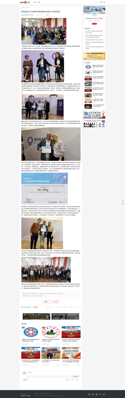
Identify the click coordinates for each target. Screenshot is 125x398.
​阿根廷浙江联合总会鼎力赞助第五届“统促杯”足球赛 (51, 340)
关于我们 (37, 393)
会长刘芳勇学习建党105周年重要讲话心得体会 (50, 361)
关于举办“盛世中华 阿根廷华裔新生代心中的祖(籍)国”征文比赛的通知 (71, 361)
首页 (35, 2)
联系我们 (47, 393)
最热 (73, 379)
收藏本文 (48, 15)
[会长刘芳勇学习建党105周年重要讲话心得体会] (50, 353)
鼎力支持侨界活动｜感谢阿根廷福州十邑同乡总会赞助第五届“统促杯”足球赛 (30, 361)
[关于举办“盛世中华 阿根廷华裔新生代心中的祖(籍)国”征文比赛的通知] (71, 353)
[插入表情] (28, 376)
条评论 (25, 379)
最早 (70, 379)
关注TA (94, 23)
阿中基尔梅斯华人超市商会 (27, 15)
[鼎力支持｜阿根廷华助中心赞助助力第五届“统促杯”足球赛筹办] (71, 332)
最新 (67, 379)
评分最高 (77, 379)
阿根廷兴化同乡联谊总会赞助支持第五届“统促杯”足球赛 (30, 340)
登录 (101, 2)
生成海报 (60, 307)
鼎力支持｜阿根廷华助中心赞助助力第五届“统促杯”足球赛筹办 (71, 340)
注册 (104, 2)
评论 (76, 376)
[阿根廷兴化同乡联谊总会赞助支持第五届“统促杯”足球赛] (30, 332)
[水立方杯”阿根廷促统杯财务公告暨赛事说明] (88, 105)
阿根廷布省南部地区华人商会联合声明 (94, 39)
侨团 (39, 2)
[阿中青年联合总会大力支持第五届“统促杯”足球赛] (88, 82)
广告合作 (42, 393)
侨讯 (27, 7)
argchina (65, 395)
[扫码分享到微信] (64, 307)
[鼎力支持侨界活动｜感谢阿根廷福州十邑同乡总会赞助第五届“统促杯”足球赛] (30, 353)
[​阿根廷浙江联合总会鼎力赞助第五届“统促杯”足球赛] (50, 332)
